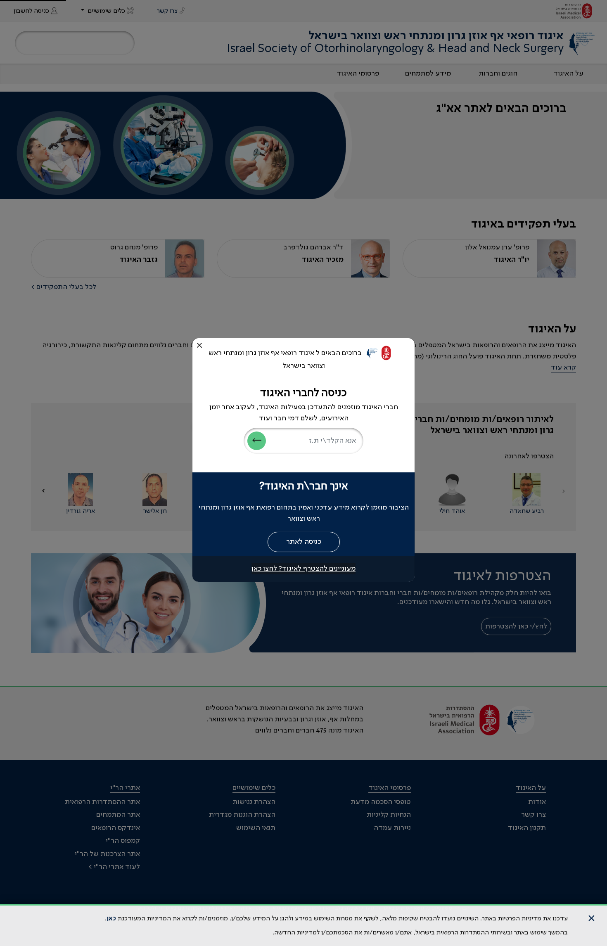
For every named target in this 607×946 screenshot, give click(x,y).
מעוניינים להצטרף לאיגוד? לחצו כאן (303, 568)
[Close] (199, 345)
